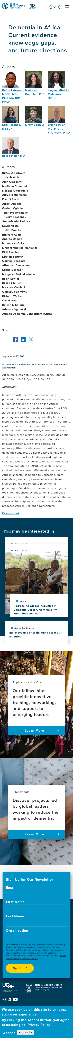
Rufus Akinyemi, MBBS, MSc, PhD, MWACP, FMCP (13, 96)
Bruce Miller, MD (13, 156)
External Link (10, 513)
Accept (9, 1032)
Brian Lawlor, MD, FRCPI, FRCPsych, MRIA (59, 129)
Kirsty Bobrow (34, 125)
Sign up (17, 968)
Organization (17, 930)
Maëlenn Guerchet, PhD (35, 92)
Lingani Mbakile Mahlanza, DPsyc (58, 94)
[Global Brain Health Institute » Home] (19, 8)
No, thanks (25, 1032)
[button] (61, 7)
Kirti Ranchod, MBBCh (11, 127)
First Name (15, 902)
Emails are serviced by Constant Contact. (36, 957)
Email (10, 887)
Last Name (15, 916)
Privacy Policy (39, 1024)
